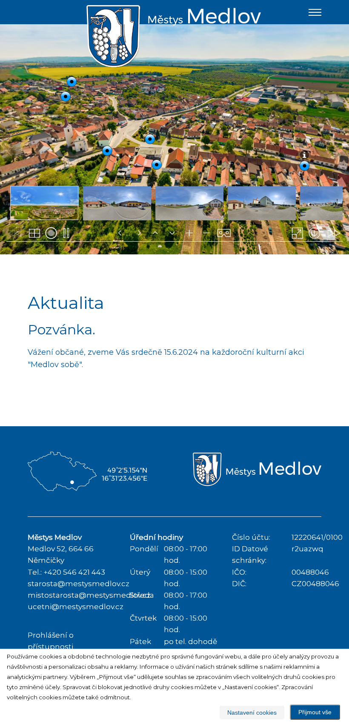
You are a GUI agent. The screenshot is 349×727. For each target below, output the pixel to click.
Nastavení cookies (252, 712)
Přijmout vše (315, 712)
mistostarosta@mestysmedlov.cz (89, 595)
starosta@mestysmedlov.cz (78, 583)
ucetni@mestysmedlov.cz (75, 606)
